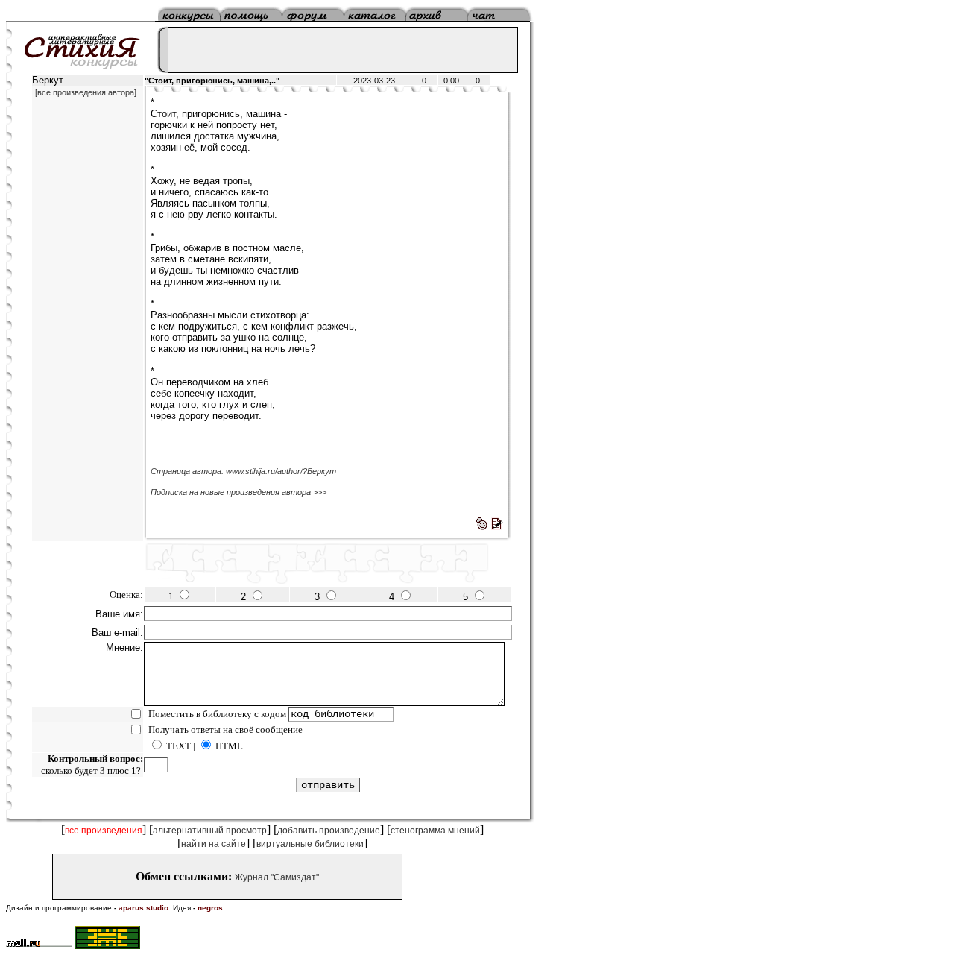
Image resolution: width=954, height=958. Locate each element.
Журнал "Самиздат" (277, 877)
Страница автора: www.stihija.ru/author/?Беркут (243, 471)
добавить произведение (328, 830)
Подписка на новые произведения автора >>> (238, 492)
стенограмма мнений (435, 830)
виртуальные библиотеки (310, 844)
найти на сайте (213, 844)
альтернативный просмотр (210, 830)
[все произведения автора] (85, 92)
